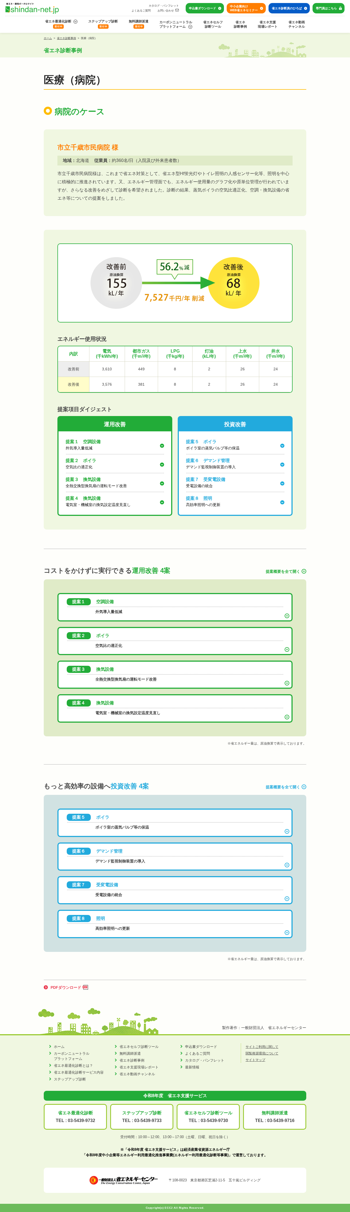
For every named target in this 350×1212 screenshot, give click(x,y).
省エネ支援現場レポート (268, 24)
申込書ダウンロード (202, 8)
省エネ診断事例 (240, 24)
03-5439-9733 (148, 1120)
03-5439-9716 (280, 1120)
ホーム (48, 38)
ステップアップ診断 (103, 21)
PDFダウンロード (66, 987)
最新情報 (192, 1067)
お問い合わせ (166, 10)
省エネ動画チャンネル (296, 24)
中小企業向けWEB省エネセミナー (244, 8)
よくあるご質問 (141, 10)
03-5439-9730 (214, 1120)
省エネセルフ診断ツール (213, 24)
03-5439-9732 (81, 1120)
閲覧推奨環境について (262, 1053)
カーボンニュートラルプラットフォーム (175, 24)
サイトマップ (255, 1060)
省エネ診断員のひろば (287, 8)
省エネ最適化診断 (58, 21)
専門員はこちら (326, 8)
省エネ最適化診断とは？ (73, 1065)
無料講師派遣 (138, 21)
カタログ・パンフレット (164, 5)
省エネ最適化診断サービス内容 (79, 1072)
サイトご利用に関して (262, 1047)
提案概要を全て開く (283, 571)
